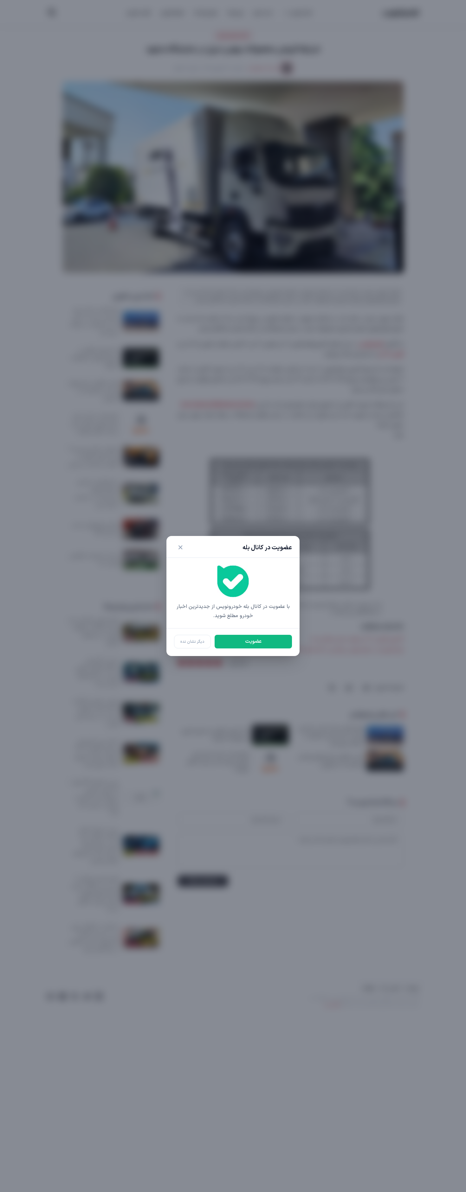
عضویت (253, 641)
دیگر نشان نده (192, 642)
